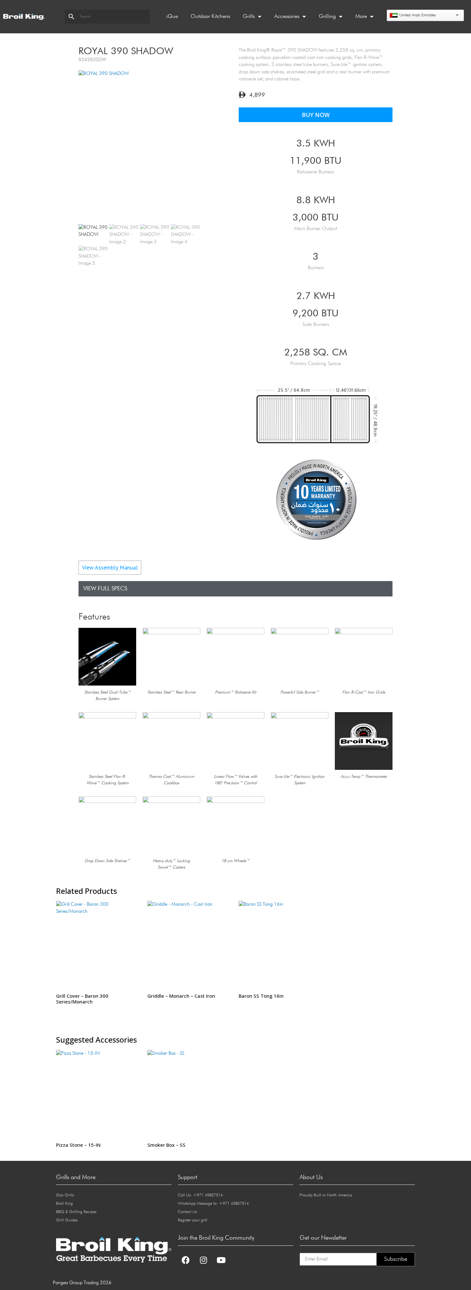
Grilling (327, 16)
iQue (172, 16)
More (361, 16)
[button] (385, 550)
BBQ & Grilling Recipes (76, 1212)
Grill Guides (67, 1220)
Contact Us (187, 1212)
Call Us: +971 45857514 (200, 1195)
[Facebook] (186, 1260)
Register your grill (192, 1220)
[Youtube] (221, 1260)
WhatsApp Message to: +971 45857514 (213, 1204)
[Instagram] (203, 1260)
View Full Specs (105, 589)
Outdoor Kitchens (210, 16)
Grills (249, 16)
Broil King (64, 1204)
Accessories (286, 16)
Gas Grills (65, 1195)
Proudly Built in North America (326, 1195)
